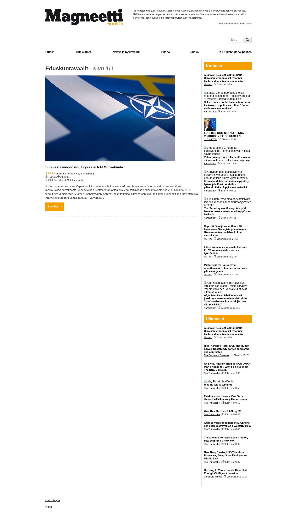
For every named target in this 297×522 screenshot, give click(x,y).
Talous (194, 52)
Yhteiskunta (83, 52)
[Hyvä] (53, 173)
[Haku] (248, 39)
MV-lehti (208, 84)
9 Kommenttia (77, 180)
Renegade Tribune (213, 476)
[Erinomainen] (55, 173)
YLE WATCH (210, 139)
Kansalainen (210, 111)
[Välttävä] (48, 173)
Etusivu (50, 52)
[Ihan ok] (51, 173)
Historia (165, 52)
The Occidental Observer (216, 355)
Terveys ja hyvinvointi (125, 52)
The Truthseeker (212, 373)
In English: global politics (235, 52)
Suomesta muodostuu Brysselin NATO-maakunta (84, 167)
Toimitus (52, 177)
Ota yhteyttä (52, 500)
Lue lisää (53, 206)
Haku (48, 506)
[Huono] (46, 173)
